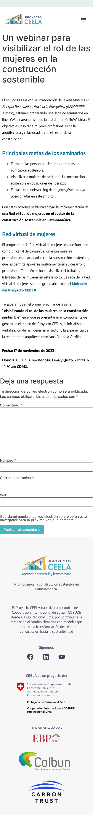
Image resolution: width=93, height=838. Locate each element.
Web (3, 495)
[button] (67, 20)
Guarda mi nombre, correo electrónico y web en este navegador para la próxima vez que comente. (43, 518)
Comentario (11, 405)
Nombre (8, 460)
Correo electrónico (17, 477)
